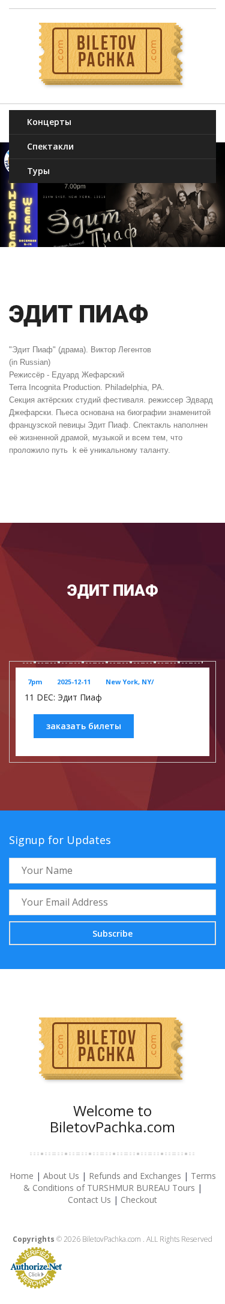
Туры (38, 170)
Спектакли (50, 146)
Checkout (139, 1199)
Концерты (49, 121)
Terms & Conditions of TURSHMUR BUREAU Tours (119, 1181)
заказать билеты (83, 726)
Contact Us (89, 1199)
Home (22, 1175)
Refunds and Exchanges (135, 1175)
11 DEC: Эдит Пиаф (63, 697)
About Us (61, 1175)
